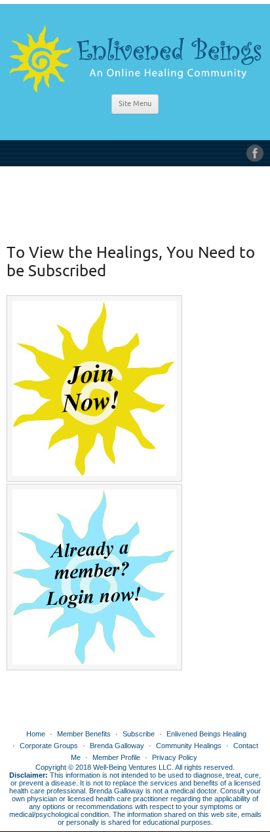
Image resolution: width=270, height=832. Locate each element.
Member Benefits (84, 734)
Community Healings (189, 746)
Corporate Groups (49, 746)
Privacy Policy (174, 757)
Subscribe (139, 734)
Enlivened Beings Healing (206, 734)
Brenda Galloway (117, 746)
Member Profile (116, 757)
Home (35, 734)
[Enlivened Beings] (135, 53)
